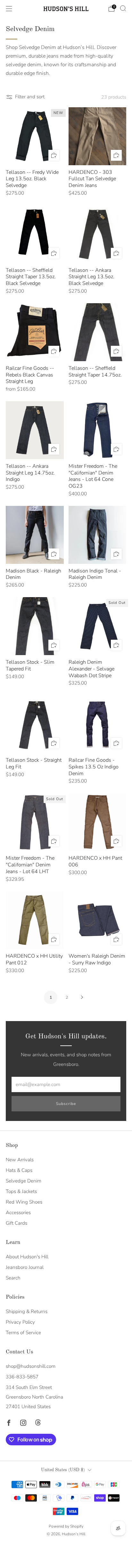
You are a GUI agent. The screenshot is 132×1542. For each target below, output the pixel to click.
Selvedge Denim (23, 1181)
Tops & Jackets (21, 1191)
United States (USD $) (63, 1470)
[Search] (123, 8)
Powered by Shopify (66, 1526)
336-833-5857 (22, 1377)
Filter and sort (30, 96)
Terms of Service (23, 1332)
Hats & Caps (19, 1170)
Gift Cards (16, 1223)
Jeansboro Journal (25, 1267)
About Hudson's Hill (27, 1257)
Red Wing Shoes (24, 1202)
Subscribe (66, 1103)
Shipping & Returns (26, 1311)
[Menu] (9, 8)
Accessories (18, 1212)
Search (13, 1278)
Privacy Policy (20, 1322)
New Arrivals (20, 1159)
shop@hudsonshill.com (30, 1366)
